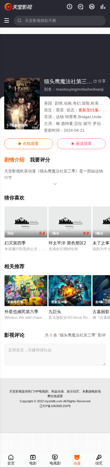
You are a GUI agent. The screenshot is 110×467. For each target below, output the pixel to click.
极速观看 (81, 144)
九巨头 (55, 311)
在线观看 (28, 144)
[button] (17, 160)
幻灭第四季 (15, 243)
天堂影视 (15, 391)
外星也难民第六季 (21, 311)
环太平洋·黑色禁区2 (67, 243)
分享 (99, 81)
